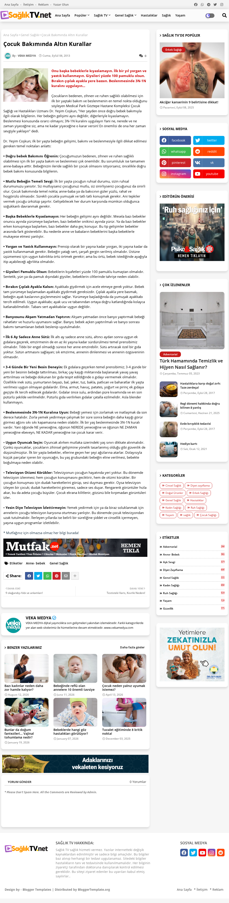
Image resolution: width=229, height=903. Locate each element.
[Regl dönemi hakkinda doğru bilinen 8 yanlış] (169, 409)
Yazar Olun (61, 4)
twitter (212, 140)
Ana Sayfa (11, 4)
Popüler (80, 15)
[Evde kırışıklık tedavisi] (169, 429)
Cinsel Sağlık (173, 485)
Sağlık (166, 15)
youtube (212, 174)
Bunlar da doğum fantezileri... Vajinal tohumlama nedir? (19, 733)
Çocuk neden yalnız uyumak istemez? (123, 687)
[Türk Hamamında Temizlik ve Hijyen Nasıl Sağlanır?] (192, 320)
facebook (178, 140)
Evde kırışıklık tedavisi (195, 424)
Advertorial (194, 547)
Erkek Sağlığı (200, 493)
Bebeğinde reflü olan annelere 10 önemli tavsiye (74, 687)
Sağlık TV (101, 15)
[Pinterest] (57, 576)
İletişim (28, 4)
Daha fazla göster (132, 647)
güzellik (194, 608)
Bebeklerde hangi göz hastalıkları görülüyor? (70, 731)
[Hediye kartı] (169, 449)
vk (212, 162)
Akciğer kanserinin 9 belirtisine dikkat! (189, 102)
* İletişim (201, 889)
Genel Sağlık (124, 15)
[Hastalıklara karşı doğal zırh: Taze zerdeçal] (169, 389)
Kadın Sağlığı (173, 508)
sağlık (187, 515)
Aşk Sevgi (194, 562)
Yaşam (180, 15)
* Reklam (216, 889)
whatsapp (178, 151)
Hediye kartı (188, 444)
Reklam (43, 4)
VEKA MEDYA (38, 617)
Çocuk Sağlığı (208, 515)
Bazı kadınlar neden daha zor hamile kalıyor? (23, 687)
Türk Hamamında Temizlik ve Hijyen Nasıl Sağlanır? (191, 364)
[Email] (66, 576)
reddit (212, 151)
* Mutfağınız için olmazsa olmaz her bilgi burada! (41, 533)
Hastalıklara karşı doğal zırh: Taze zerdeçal (200, 385)
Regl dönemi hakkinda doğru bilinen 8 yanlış (200, 406)
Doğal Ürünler (174, 493)
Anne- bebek (35, 563)
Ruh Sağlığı (197, 508)
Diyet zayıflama (200, 485)
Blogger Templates (37, 889)
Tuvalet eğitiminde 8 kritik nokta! (122, 731)
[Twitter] (38, 576)
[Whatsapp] (47, 576)
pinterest (178, 162)
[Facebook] (29, 576)
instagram (178, 174)
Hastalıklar (149, 15)
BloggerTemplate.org (94, 889)
